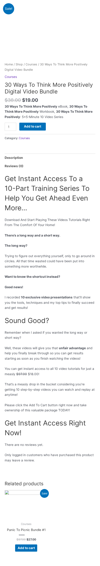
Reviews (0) (14, 166)
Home (9, 64)
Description (14, 158)
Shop (19, 64)
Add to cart (32, 126)
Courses (31, 64)
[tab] (50, 157)
